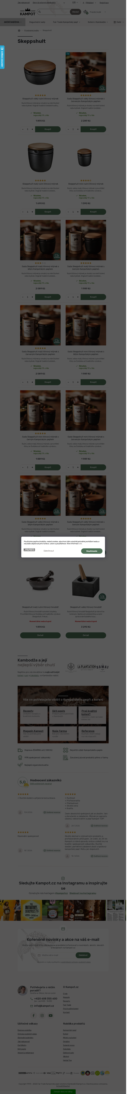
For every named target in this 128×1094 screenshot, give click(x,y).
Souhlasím (91, 551)
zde (80, 543)
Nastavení (29, 550)
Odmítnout (49, 551)
